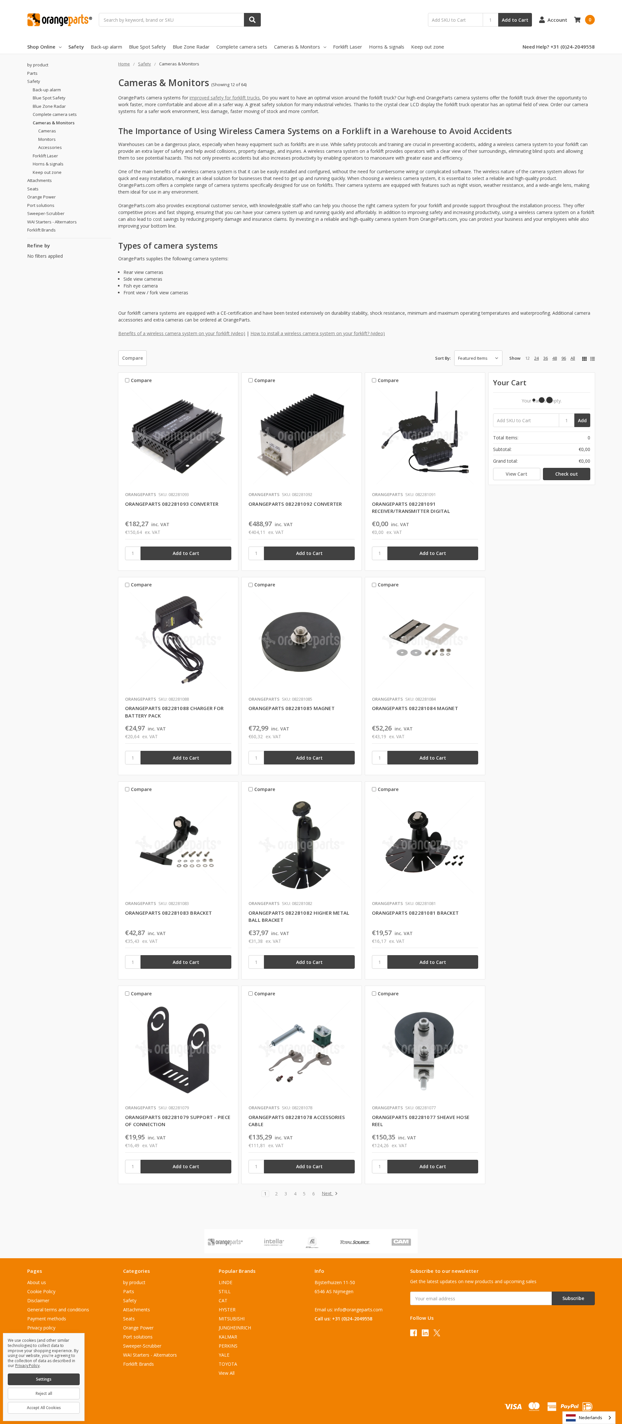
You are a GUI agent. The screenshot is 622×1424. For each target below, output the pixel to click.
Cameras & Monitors (297, 46)
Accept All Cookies (44, 1407)
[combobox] (589, 1417)
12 (527, 358)
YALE (224, 1355)
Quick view (178, 437)
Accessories (50, 147)
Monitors (47, 139)
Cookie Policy (41, 1291)
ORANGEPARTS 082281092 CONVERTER (295, 504)
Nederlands (590, 1417)
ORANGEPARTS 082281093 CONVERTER (172, 504)
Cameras (47, 131)
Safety (76, 46)
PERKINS (228, 1346)
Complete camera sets (241, 46)
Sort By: (443, 358)
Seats (33, 189)
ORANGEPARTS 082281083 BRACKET (168, 913)
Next (327, 1193)
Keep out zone (427, 46)
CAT (223, 1300)
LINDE (225, 1282)
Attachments (39, 180)
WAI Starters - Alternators (52, 222)
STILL (225, 1291)
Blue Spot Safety (147, 46)
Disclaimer (38, 1300)
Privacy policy (41, 1328)
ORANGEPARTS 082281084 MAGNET (415, 708)
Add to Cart (515, 20)
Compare (132, 358)
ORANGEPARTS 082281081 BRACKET (415, 913)
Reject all (44, 1393)
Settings (44, 1379)
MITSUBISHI (232, 1319)
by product (37, 65)
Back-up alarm (106, 46)
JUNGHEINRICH (235, 1328)
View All (227, 1373)
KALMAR (228, 1337)
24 (536, 358)
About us (36, 1282)
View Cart (516, 474)
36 (545, 358)
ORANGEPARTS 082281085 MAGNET (291, 708)
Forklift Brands (41, 230)
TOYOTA (228, 1364)
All (572, 358)
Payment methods (46, 1319)
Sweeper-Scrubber (45, 213)
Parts (32, 73)
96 (563, 358)
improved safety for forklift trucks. (225, 98)
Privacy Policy (27, 1365)
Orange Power (41, 197)
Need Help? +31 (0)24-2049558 (559, 46)
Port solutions (40, 205)
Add (582, 420)
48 (554, 358)
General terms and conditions (58, 1309)
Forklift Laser (347, 46)
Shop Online (41, 46)
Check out (566, 474)
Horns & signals (386, 46)
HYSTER (227, 1309)
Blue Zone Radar (191, 46)
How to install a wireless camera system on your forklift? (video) (317, 333)
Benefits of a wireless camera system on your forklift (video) (181, 333)
